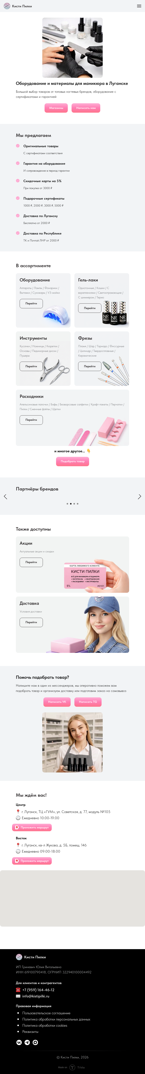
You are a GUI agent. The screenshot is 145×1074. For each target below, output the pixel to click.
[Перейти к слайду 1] (67, 504)
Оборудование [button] (35, 280)
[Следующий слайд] (139, 496)
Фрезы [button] (85, 338)
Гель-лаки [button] (88, 280)
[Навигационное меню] (139, 6)
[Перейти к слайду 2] (71, 504)
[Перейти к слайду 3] (74, 504)
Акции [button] (26, 543)
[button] (43, 1013)
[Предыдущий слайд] (5, 496)
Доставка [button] (29, 603)
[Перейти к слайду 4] (77, 504)
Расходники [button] (31, 396)
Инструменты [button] (33, 338)
